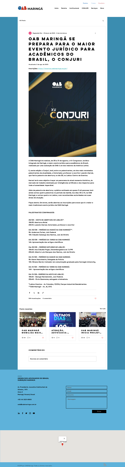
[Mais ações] (95, 33)
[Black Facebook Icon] (22, 413)
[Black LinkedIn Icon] (19, 413)
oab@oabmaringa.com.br (27, 404)
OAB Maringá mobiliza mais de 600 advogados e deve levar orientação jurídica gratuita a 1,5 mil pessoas (31, 331)
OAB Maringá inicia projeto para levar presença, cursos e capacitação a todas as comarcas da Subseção (91, 331)
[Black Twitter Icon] (26, 413)
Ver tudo (103, 308)
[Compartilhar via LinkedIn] (38, 293)
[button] (85, 8)
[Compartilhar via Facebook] (29, 293)
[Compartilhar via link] (43, 293)
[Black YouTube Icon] (34, 413)
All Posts (22, 20)
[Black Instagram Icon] (30, 413)
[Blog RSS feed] (105, 464)
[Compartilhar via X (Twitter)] (34, 293)
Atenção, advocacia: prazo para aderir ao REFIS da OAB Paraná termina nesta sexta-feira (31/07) (62, 331)
